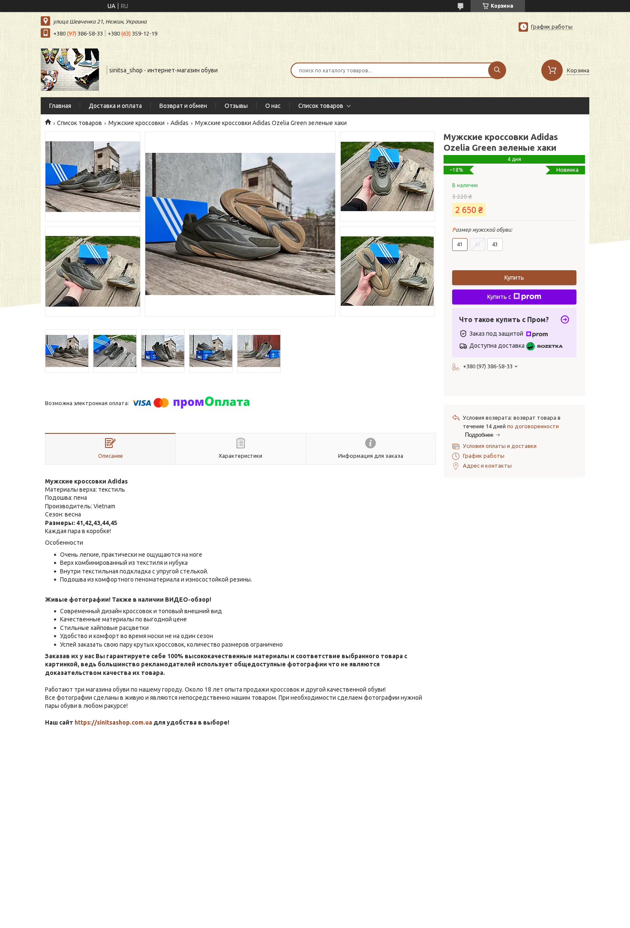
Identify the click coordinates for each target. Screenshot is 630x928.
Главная (60, 106)
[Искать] (497, 70)
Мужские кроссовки (136, 122)
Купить (514, 277)
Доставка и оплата (115, 106)
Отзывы (236, 106)
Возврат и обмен (183, 106)
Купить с (499, 296)
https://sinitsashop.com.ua (113, 722)
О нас (273, 106)
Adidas (180, 122)
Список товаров (320, 106)
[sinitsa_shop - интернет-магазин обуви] (70, 69)
